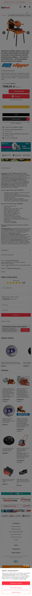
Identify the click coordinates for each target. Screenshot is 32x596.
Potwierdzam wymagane (16, 587)
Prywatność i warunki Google (19, 578)
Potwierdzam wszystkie (16, 583)
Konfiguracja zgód (16, 592)
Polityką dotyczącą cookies (9, 574)
